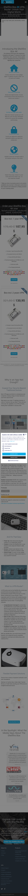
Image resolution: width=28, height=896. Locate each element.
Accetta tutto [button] (14, 454)
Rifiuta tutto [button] (14, 457)
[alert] (14, 448)
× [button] (25, 434)
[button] (13, 460)
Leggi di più (12, 441)
